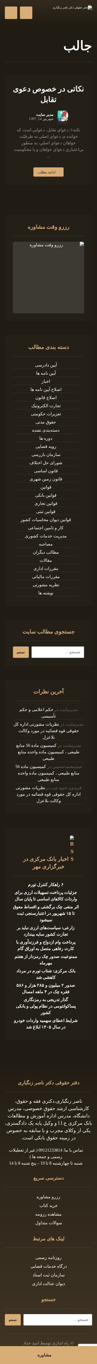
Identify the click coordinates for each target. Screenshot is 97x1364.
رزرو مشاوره (48, 1196)
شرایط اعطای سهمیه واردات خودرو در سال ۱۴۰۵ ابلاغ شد (46, 1023)
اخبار (45, 381)
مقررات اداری (45, 568)
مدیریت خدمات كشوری (46, 536)
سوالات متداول (48, 1222)
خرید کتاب (48, 1205)
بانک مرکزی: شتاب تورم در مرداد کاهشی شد (45, 974)
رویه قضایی (46, 446)
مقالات (46, 560)
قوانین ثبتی (46, 511)
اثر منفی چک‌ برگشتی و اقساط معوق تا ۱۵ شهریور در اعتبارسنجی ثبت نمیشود (46, 913)
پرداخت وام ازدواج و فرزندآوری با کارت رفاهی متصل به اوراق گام (45, 945)
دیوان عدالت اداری (48, 1283)
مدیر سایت (45, 114)
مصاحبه (46, 544)
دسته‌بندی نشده (46, 430)
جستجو (21, 652)
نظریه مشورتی (46, 584)
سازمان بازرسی (46, 454)
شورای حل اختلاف (45, 462)
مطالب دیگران (46, 552)
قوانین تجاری (45, 503)
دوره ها (45, 438)
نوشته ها (45, 593)
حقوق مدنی (46, 422)
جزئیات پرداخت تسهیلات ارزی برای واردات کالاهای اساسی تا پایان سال (46, 895)
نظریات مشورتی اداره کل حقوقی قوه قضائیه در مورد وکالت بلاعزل (46, 731)
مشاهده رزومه (48, 1214)
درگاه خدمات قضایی (48, 1266)
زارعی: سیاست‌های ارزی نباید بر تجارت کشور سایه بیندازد (46, 930)
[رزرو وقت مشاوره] (48, 277)
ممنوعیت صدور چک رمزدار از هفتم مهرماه (46, 959)
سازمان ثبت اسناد (49, 1275)
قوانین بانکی (46, 495)
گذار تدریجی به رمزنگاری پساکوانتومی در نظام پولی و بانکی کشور (46, 1006)
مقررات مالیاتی (46, 576)
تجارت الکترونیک (46, 405)
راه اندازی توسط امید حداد (46, 1343)
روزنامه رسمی (48, 1257)
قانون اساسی (46, 471)
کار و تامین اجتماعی (46, 527)
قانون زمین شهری (46, 479)
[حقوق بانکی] (70, 12)
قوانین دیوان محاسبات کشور (45, 519)
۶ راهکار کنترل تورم (46, 884)
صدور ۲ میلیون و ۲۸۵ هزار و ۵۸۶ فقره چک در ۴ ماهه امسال (45, 988)
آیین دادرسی (46, 365)
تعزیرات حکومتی (46, 414)
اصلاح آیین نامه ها (45, 389)
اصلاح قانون (46, 397)
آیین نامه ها (46, 373)
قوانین (45, 487)
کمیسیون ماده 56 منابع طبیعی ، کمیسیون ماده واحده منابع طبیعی (47, 752)
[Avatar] (62, 115)
